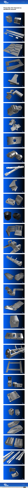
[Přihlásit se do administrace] (26, 486)
